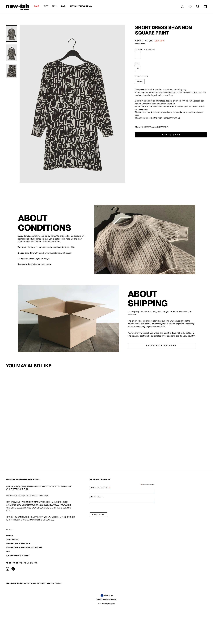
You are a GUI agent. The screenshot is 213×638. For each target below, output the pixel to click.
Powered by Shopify (106, 604)
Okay (139, 81)
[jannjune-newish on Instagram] (7, 569)
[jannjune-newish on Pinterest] (13, 569)
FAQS (8, 551)
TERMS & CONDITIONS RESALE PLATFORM (24, 547)
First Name (97, 497)
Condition (141, 76)
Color (145, 49)
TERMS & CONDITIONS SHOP (18, 543)
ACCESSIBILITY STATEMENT (18, 555)
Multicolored (138, 55)
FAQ (63, 6)
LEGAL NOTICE (12, 539)
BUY (46, 6)
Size (137, 63)
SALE (36, 6)
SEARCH (9, 535)
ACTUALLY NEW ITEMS (81, 6)
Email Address (100, 487)
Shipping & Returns (161, 345)
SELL (54, 6)
